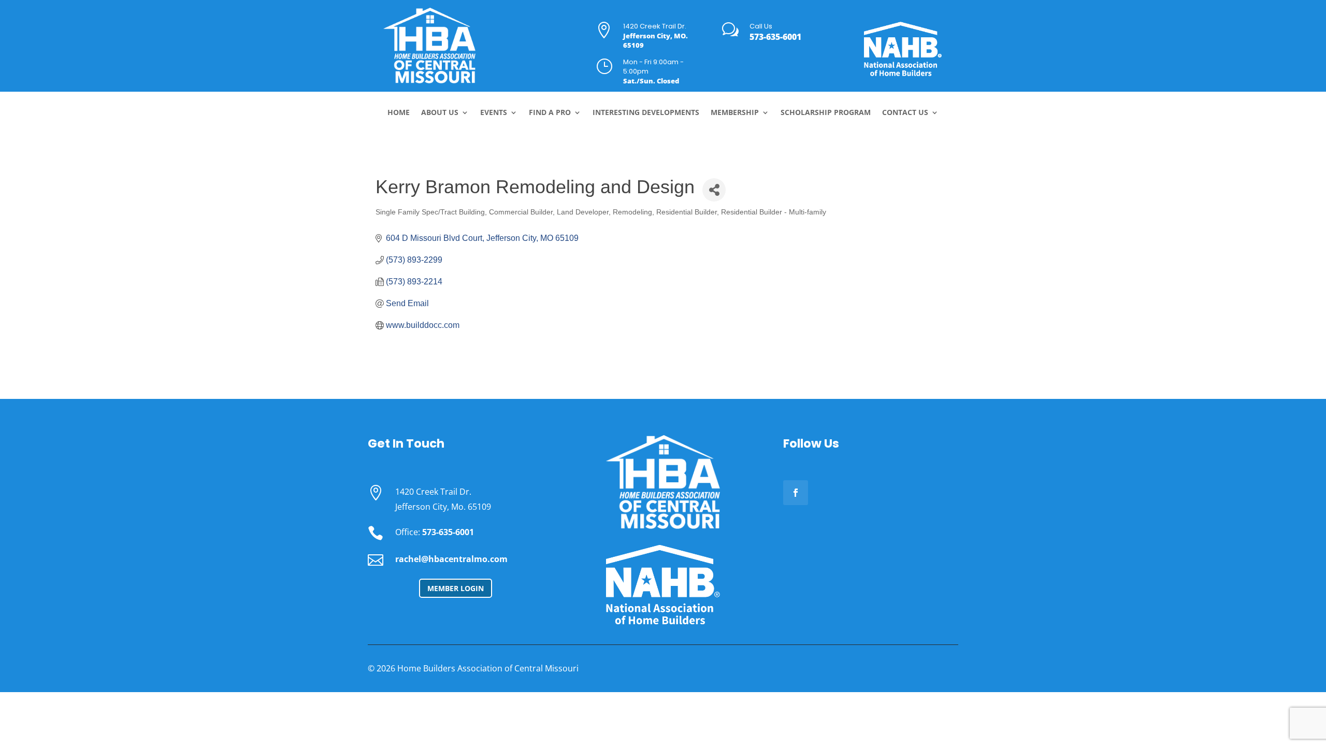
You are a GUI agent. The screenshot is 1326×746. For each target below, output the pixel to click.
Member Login (455, 588)
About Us (439, 113)
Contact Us (905, 113)
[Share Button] (714, 190)
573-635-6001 (775, 36)
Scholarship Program (826, 113)
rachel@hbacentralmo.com (451, 559)
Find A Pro (550, 113)
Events (493, 113)
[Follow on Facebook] (795, 492)
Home (398, 113)
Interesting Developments (646, 113)
